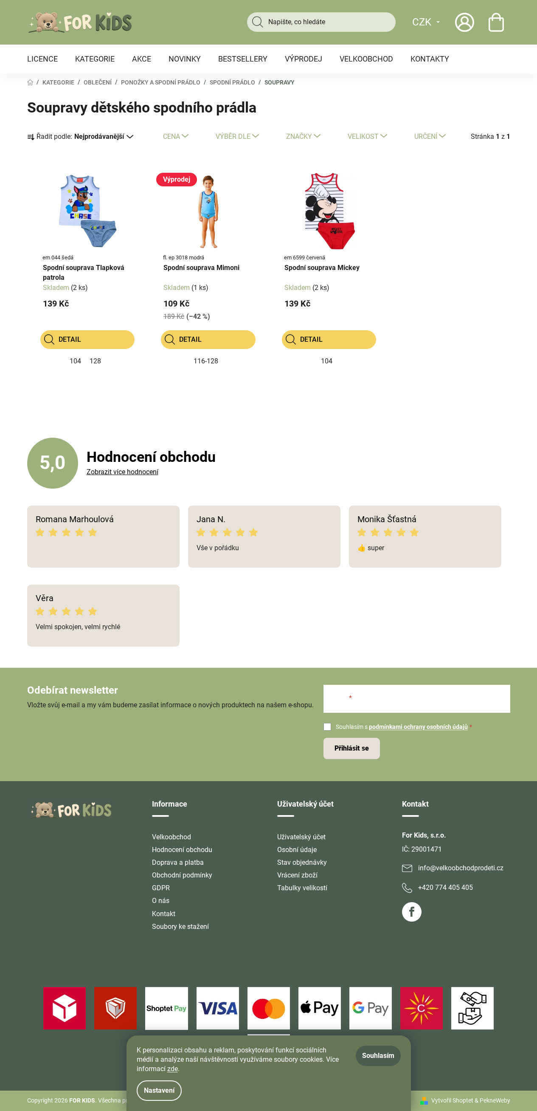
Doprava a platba (178, 862)
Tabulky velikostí (302, 888)
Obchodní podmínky (182, 875)
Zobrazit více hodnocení (122, 472)
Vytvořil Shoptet (452, 1100)
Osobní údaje (297, 850)
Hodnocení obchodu (182, 850)
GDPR (161, 888)
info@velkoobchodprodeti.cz (460, 868)
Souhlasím (378, 1056)
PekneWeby (495, 1100)
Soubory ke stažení (180, 927)
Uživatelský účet (301, 837)
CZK (421, 22)
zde (172, 1069)
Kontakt (163, 914)
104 (75, 361)
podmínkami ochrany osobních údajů (418, 726)
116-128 (206, 361)
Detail (70, 339)
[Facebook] (412, 912)
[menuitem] (42, 59)
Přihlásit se (352, 748)
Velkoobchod (171, 837)
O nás (160, 901)
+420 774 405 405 (445, 887)
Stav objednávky (302, 862)
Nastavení (159, 1090)
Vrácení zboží (297, 875)
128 (95, 361)
